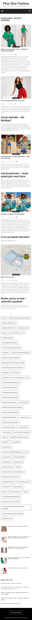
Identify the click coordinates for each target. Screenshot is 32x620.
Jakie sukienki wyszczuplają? (10, 397)
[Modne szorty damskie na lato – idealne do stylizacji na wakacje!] (16, 35)
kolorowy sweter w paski (9, 402)
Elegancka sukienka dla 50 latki (21, 352)
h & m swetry (15, 372)
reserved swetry (6, 457)
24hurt (4, 318)
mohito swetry (6, 432)
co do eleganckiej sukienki (9, 343)
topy (22, 64)
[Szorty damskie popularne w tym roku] (16, 87)
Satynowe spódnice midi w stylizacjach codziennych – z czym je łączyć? (15, 593)
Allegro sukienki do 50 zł (9, 323)
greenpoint (5, 372)
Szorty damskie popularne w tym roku (13, 100)
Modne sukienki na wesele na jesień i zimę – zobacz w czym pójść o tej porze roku (15, 587)
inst (28, 377)
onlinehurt (5, 442)
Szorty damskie (16, 46)
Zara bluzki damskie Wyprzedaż (11, 496)
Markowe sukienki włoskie (9, 417)
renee (26, 452)
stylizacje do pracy (7, 467)
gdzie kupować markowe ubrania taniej (13, 362)
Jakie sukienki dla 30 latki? (9, 387)
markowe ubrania (25, 417)
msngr (4, 437)
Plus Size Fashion (16, 3)
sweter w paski (6, 472)
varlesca (4, 491)
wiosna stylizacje (15, 491)
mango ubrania (23, 402)
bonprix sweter (14, 333)
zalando (25, 491)
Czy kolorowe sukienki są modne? (11, 348)
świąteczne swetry (7, 518)
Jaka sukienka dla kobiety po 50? (11, 382)
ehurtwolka (5, 352)
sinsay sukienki (6, 462)
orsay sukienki (16, 442)
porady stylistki (6, 447)
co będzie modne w (7, 338)
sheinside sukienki (19, 457)
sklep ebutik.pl (18, 462)
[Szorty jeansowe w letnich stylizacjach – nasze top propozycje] (16, 144)
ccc (23, 333)
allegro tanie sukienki (8, 328)
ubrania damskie (17, 486)
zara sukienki (6, 501)
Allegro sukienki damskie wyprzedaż (19, 318)
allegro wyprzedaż (23, 328)
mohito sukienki (23, 427)
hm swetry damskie (18, 377)
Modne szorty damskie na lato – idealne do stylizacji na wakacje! (15, 598)
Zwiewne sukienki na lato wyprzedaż (12, 513)
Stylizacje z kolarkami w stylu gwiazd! (12, 214)
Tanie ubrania (6, 486)
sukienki (18, 467)
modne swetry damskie (8, 427)
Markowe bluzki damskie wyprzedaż (12, 407)
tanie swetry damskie (24, 482)
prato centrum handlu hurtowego (11, 452)
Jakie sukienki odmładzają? (9, 392)
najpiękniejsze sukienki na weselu (18, 437)
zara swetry (16, 501)
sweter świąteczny (19, 472)
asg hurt (4, 333)
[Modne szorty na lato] (16, 260)
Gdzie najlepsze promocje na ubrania (12, 367)
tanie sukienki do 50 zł (8, 482)
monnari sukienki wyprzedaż (22, 432)
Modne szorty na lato (7, 277)
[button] (29, 11)
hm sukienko (5, 377)
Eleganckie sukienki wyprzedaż (10, 357)
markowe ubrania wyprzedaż (10, 422)
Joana (3, 54)
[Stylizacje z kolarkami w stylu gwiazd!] (16, 202)
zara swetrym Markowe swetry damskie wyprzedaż (13, 507)
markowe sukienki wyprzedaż (10, 412)
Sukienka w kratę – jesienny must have (11, 583)
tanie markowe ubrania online (10, 477)
